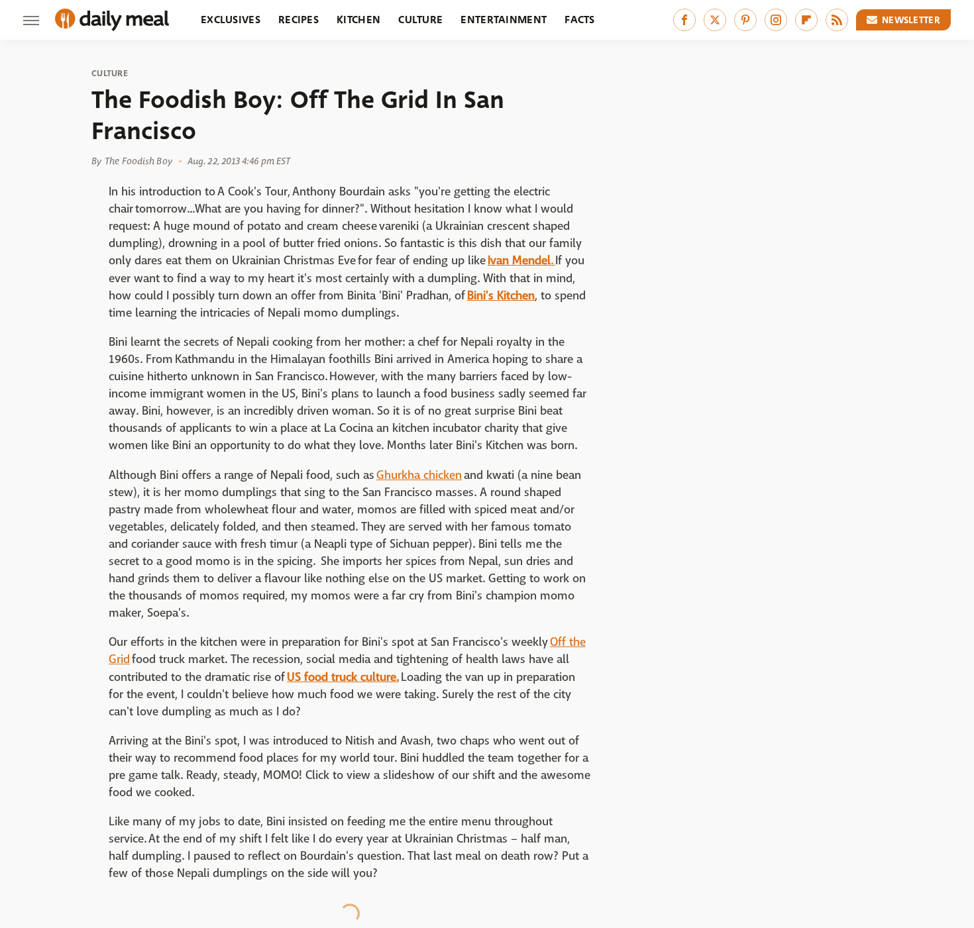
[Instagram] (776, 20)
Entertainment (503, 19)
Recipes (298, 19)
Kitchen (358, 19)
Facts (580, 19)
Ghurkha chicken (419, 475)
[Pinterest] (745, 20)
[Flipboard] (806, 20)
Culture (420, 19)
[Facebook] (684, 20)
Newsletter (911, 19)
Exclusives (230, 19)
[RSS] (837, 20)
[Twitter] (715, 20)
